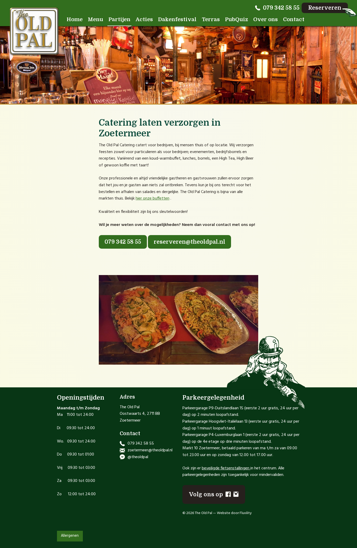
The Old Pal (34, 31)
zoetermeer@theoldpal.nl (150, 450)
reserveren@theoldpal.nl (189, 242)
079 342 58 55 (281, 8)
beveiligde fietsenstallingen (225, 468)
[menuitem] (74, 19)
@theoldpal (138, 457)
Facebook (228, 494)
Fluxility (246, 513)
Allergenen (70, 536)
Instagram (236, 494)
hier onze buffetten (152, 198)
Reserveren (324, 8)
